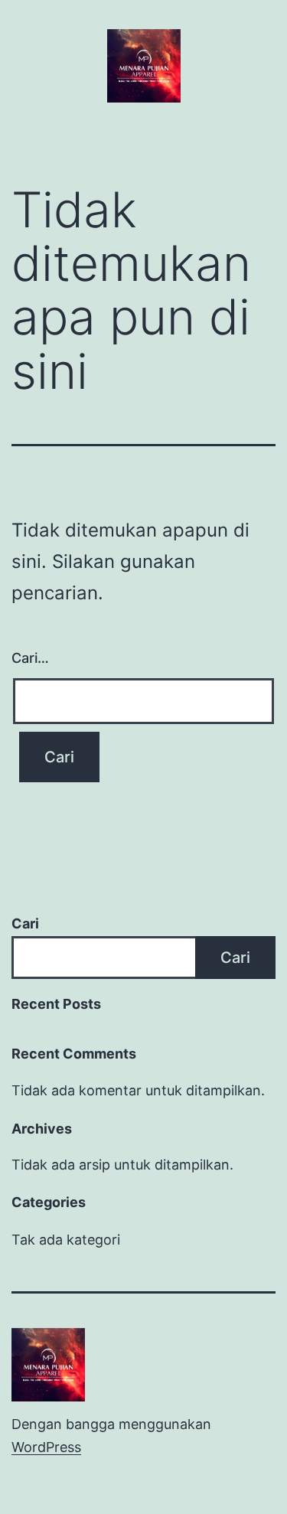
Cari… (30, 658)
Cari (25, 923)
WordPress (46, 1447)
